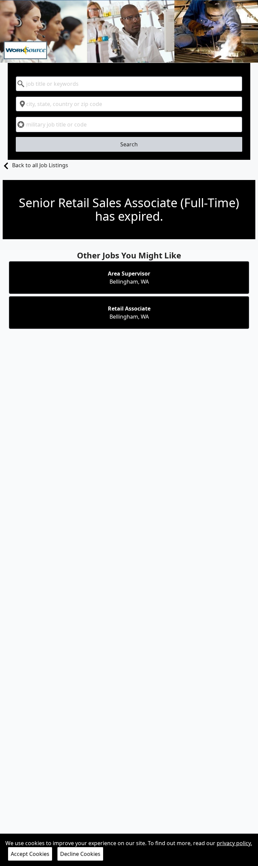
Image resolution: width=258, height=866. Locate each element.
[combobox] (129, 83)
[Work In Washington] (129, 31)
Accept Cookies (30, 854)
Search (129, 144)
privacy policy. (234, 843)
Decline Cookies (80, 854)
